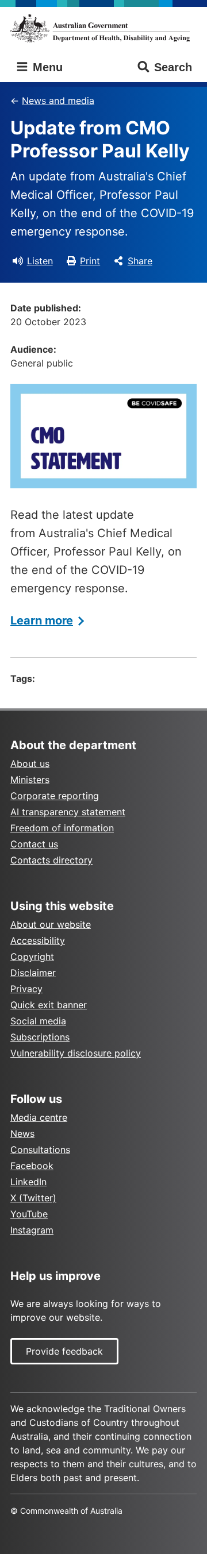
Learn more (41, 620)
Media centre (38, 1117)
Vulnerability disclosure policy (75, 1053)
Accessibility (37, 940)
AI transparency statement (67, 812)
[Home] (103, 28)
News (22, 1133)
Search (173, 67)
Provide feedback (64, 1351)
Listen (40, 261)
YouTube (29, 1214)
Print (90, 261)
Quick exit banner (48, 1005)
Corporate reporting (54, 795)
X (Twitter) (33, 1198)
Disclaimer (33, 972)
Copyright (32, 956)
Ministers (29, 779)
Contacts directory (51, 860)
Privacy (26, 988)
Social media (38, 1021)
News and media (58, 100)
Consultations (40, 1149)
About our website (50, 924)
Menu (46, 67)
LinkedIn (28, 1181)
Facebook (31, 1165)
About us (29, 763)
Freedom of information (62, 828)
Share (140, 261)
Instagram (31, 1230)
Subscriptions (40, 1037)
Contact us (34, 844)
